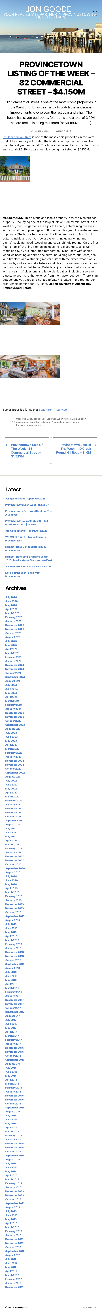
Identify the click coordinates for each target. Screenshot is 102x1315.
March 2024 (12, 700)
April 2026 (11, 609)
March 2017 (12, 1035)
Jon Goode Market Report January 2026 (28, 566)
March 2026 (12, 613)
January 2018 (13, 996)
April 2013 (11, 1223)
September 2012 (14, 1251)
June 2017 (11, 1023)
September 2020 (15, 868)
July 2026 (11, 597)
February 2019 (13, 944)
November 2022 (14, 764)
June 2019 (11, 928)
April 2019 (11, 936)
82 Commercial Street (17, 137)
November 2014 (14, 1147)
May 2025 (11, 645)
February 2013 (13, 1231)
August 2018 (12, 968)
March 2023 (12, 748)
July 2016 (11, 1067)
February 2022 (13, 800)
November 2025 (14, 629)
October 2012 (13, 1247)
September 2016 (15, 1059)
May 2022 (11, 788)
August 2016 (12, 1063)
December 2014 (14, 1143)
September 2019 (15, 916)
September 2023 (15, 724)
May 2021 (10, 836)
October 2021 (13, 816)
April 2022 (11, 792)
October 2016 (13, 1055)
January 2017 (13, 1043)
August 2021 (12, 824)
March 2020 (12, 892)
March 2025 (12, 653)
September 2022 (15, 772)
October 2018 (13, 960)
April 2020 (11, 888)
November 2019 (14, 908)
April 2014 (11, 1175)
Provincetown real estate (28, 425)
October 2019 (13, 912)
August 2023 (12, 728)
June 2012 (11, 1263)
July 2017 (10, 1019)
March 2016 (12, 1083)
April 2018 (11, 984)
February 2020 (13, 896)
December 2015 (14, 1095)
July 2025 (11, 641)
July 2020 (11, 876)
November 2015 (14, 1099)
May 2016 (11, 1075)
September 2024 (15, 677)
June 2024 (11, 689)
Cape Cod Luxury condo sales (30, 418)
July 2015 (11, 1115)
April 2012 (11, 1271)
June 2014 (11, 1167)
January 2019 (13, 948)
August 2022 (12, 776)
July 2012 (10, 1259)
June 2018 (11, 976)
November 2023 (14, 716)
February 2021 (13, 848)
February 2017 (13, 1039)
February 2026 (13, 617)
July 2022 (11, 780)
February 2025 (13, 657)
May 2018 (11, 980)
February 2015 (13, 1135)
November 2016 (14, 1051)
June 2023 (11, 736)
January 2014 (13, 1187)
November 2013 (14, 1195)
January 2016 (13, 1091)
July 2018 (11, 972)
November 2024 (14, 669)
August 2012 (12, 1255)
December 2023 (14, 712)
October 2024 (13, 673)
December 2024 (14, 665)
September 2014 (15, 1155)
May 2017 (10, 1027)
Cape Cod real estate (39, 422)
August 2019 (12, 920)
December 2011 (14, 1287)
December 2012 (14, 1239)
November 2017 (14, 1004)
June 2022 (11, 784)
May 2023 (11, 740)
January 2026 (13, 621)
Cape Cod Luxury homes (58, 418)
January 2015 (13, 1139)
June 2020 (11, 880)
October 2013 (13, 1199)
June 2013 (11, 1215)
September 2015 (15, 1107)
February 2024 (13, 704)
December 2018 (14, 952)
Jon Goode (48, 9)
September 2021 (14, 820)
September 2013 (15, 1203)
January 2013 (13, 1235)
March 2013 (12, 1227)
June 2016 (11, 1071)
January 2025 (13, 661)
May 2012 (10, 1267)
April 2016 (11, 1079)
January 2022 (13, 804)
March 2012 (12, 1275)
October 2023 (13, 720)
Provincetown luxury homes (65, 422)
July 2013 (11, 1211)
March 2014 (12, 1179)
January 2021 (13, 852)
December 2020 (14, 856)
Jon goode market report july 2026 (25, 498)
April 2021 (11, 840)
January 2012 (13, 1283)
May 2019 (11, 932)
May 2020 (11, 884)
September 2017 (14, 1012)
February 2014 (13, 1183)
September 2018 (15, 964)
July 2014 (11, 1163)
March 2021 (12, 844)
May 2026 (11, 605)
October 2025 (13, 633)
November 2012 (14, 1243)
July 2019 (11, 924)
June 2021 (11, 832)
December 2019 (14, 904)
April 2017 (11, 1031)
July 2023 (11, 732)
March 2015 (12, 1131)
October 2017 (13, 1008)
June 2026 (11, 601)
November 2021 (14, 812)
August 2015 (12, 1111)
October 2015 (13, 1103)
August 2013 (12, 1207)
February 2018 (13, 992)
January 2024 (13, 708)
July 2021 (10, 828)
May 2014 (11, 1171)
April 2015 (11, 1127)
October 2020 (13, 864)
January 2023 (13, 756)
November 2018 (14, 956)
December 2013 (14, 1191)
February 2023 (13, 752)
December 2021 (14, 808)
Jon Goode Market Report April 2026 (26, 530)
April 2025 (11, 649)
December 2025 (14, 625)
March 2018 (12, 988)
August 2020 (12, 872)
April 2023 (11, 744)
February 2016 (13, 1087)
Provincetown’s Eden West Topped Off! (27, 504)
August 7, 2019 (63, 131)
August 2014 (12, 1159)
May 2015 (11, 1123)
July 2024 (11, 685)
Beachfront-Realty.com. (54, 409)
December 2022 (14, 760)
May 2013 (11, 1219)
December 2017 (14, 1000)
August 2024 (12, 681)
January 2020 (13, 900)
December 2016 (14, 1047)
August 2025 (12, 637)
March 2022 (12, 796)
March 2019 (12, 940)
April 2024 (11, 697)
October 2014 (13, 1151)
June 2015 (11, 1119)
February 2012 (13, 1279)
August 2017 (12, 1015)
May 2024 (11, 693)
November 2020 (14, 860)
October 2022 (13, 768)
